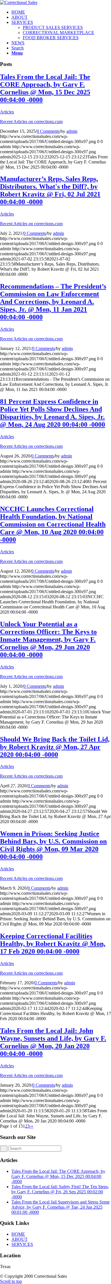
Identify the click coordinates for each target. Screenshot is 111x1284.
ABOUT (19, 1239)
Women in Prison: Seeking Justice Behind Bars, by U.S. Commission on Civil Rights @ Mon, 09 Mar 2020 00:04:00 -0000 (53, 845)
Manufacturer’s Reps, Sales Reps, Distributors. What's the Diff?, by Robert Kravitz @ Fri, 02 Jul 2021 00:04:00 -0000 (50, 190)
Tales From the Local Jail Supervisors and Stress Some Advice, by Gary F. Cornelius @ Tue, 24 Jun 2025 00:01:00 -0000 (60, 1207)
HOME (18, 1234)
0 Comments (48, 131)
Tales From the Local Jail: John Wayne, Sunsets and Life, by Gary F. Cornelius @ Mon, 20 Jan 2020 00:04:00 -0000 (53, 1042)
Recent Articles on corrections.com (31, 121)
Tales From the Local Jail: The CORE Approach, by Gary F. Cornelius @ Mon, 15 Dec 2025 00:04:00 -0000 (45, 88)
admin (71, 131)
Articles (7, 111)
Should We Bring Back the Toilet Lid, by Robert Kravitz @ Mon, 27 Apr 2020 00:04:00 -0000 (55, 747)
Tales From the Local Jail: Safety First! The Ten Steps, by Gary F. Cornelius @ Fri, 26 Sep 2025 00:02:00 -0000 (60, 1191)
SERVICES (22, 1244)
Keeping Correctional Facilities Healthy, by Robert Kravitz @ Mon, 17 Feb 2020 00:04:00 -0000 (52, 943)
